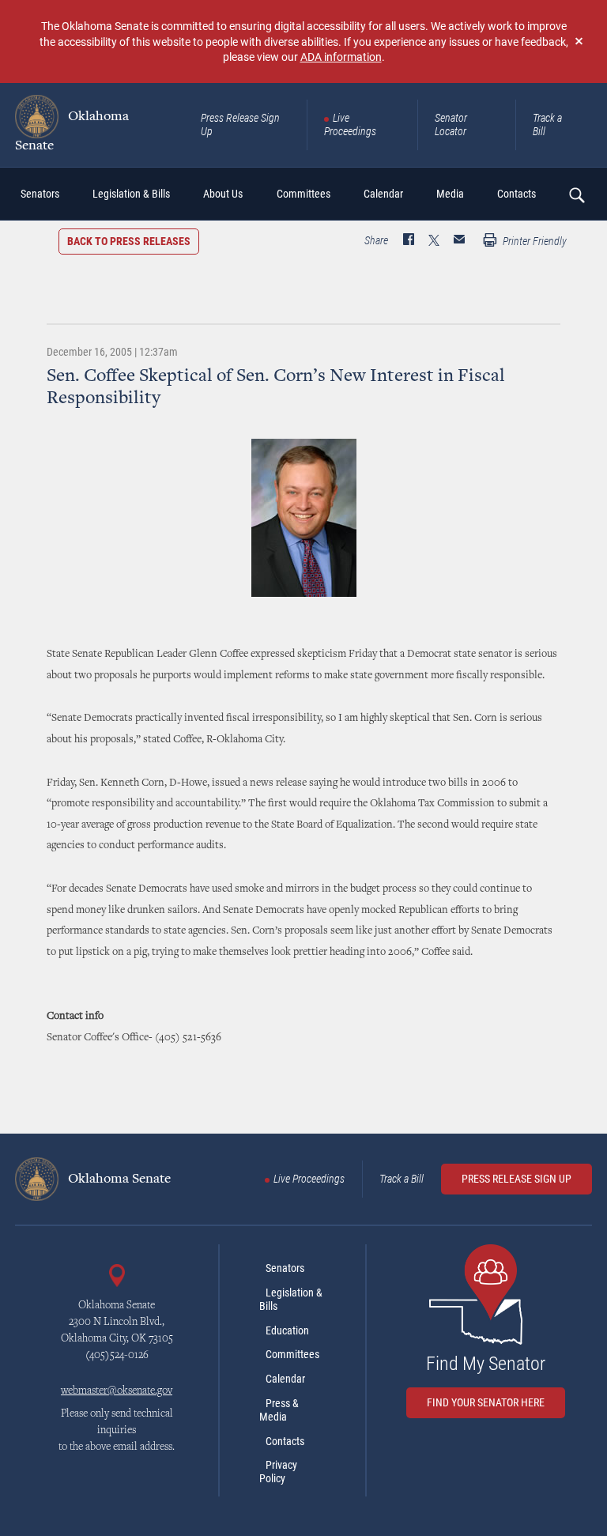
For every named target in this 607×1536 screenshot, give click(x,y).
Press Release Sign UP (516, 1178)
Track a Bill (547, 124)
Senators (285, 1268)
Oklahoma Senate (72, 131)
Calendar (285, 1378)
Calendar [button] (383, 193)
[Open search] (576, 194)
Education (287, 1330)
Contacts (285, 1441)
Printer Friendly (533, 241)
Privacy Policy (278, 1472)
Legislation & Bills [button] (131, 193)
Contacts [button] (516, 193)
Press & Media (279, 1410)
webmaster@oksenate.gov (116, 1391)
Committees (292, 1354)
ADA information (341, 56)
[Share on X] (434, 241)
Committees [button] (303, 193)
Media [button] (450, 193)
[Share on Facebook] (408, 241)
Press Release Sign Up (240, 124)
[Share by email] (459, 241)
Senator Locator (451, 124)
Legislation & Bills (290, 1299)
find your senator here (486, 1402)
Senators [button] (40, 193)
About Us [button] (223, 193)
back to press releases (128, 241)
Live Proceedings (350, 124)
